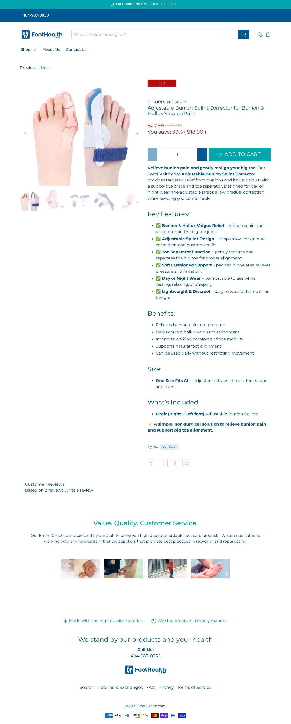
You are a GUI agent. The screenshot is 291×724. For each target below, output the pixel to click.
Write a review (78, 490)
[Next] (136, 133)
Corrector (169, 447)
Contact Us (76, 49)
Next (45, 67)
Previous (28, 67)
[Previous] (26, 133)
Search (87, 687)
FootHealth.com (152, 706)
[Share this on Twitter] (152, 463)
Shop (25, 49)
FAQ (150, 687)
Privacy (166, 687)
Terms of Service (194, 687)
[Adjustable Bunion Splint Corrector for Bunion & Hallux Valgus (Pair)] (81, 133)
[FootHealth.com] (42, 34)
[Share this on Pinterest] (175, 463)
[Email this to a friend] (186, 463)
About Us (51, 49)
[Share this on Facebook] (163, 463)
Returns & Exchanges (120, 687)
